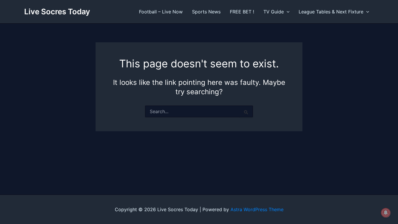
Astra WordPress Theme (256, 209)
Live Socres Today (57, 11)
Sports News (206, 12)
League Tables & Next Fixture (331, 12)
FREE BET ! (242, 12)
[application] (287, 11)
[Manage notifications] (385, 212)
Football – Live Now (161, 12)
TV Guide (273, 12)
